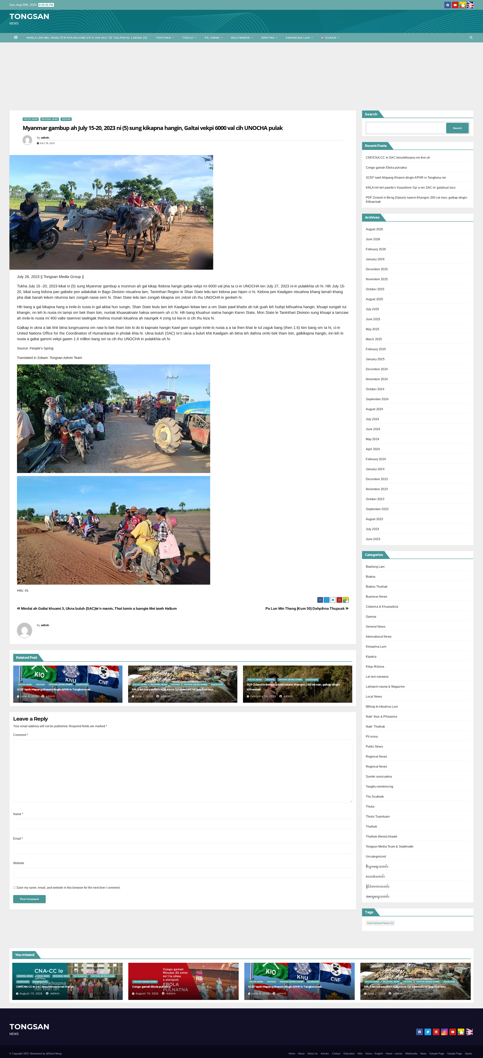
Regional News (50, 119)
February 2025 (376, 349)
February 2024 (376, 459)
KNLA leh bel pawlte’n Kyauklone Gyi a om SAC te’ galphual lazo (172, 689)
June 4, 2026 (29, 696)
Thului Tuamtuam (378, 816)
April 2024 (373, 449)
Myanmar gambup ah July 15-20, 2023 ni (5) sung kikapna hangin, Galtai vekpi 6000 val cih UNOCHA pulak (153, 128)
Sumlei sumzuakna (379, 776)
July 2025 (372, 309)
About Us (313, 1053)
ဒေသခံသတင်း (82, 684)
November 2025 (377, 279)
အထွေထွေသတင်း (378, 896)
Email (18, 838)
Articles (325, 1053)
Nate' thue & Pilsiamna (381, 716)
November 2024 (377, 379)
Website (18, 863)
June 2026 (373, 239)
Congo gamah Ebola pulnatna (386, 167)
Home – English (374, 1053)
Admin (54, 993)
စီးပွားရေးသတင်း (377, 866)
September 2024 (377, 399)
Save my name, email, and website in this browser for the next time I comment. (68, 887)
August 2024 (374, 409)
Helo (360, 1053)
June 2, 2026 (144, 696)
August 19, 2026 (31, 993)
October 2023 (375, 499)
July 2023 (372, 529)
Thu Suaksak (375, 796)
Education (349, 1053)
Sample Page (436, 1053)
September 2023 (377, 509)
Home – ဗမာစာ (394, 1053)
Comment (20, 734)
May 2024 (372, 439)
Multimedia (241, 37)
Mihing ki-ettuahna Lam (382, 706)
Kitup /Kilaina (375, 666)
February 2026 (376, 249)
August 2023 (374, 519)
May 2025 (372, 329)
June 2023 (373, 539)
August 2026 (374, 229)
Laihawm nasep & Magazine (385, 686)
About (301, 1053)
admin (45, 137)
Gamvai (371, 616)
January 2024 (375, 469)
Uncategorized (376, 856)
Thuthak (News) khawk (60, 684)
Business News (376, 596)
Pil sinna (212, 37)
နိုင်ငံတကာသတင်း (378, 886)
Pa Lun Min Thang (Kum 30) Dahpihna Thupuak (305, 608)
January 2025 (375, 359)
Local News (374, 696)
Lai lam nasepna (377, 676)
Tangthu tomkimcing (379, 786)
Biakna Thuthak (377, 586)
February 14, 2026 (263, 696)
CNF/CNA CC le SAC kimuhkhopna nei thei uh (398, 157)
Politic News (31, 119)
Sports (468, 1053)
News (423, 1053)
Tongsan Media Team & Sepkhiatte (390, 846)
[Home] (15, 37)
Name (18, 814)
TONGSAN (29, 16)
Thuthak (164, 37)
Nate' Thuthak (375, 726)
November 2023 (377, 489)
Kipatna (268, 37)
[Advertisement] (241, 70)
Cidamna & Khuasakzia (382, 606)
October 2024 (375, 389)
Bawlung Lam (375, 566)
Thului (188, 37)
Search (371, 114)
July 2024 (372, 419)
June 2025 (373, 319)
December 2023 (377, 479)
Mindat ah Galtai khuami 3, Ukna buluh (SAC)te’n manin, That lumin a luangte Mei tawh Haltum (98, 608)
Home (292, 1053)
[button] (471, 37)
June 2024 (373, 429)
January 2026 (375, 259)
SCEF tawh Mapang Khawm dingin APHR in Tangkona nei (53, 689)
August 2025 (374, 299)
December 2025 (377, 269)
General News (375, 626)
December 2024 (377, 369)
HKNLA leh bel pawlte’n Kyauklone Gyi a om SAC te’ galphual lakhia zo (87, 37)
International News (379, 636)
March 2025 (374, 339)
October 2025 (375, 289)
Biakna (370, 576)
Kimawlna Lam (298, 37)
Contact (336, 1053)
